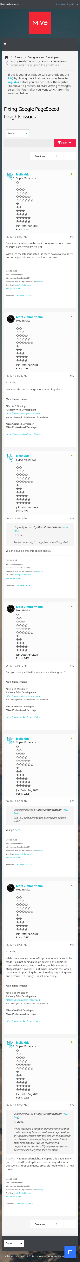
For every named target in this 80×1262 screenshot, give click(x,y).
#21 (72, 945)
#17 (72, 376)
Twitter (37, 434)
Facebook (20, 295)
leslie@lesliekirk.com (22, 285)
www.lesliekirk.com (13, 288)
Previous (40, 156)
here (17, 830)
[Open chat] (70, 1252)
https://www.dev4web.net (19, 434)
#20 (72, 801)
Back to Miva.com (10, 4)
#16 (72, 237)
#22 (72, 1105)
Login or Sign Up (66, 4)
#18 (72, 518)
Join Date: (21, 226)
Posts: (19, 229)
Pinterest (29, 295)
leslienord (39, 282)
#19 (72, 665)
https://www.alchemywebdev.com (23, 413)
